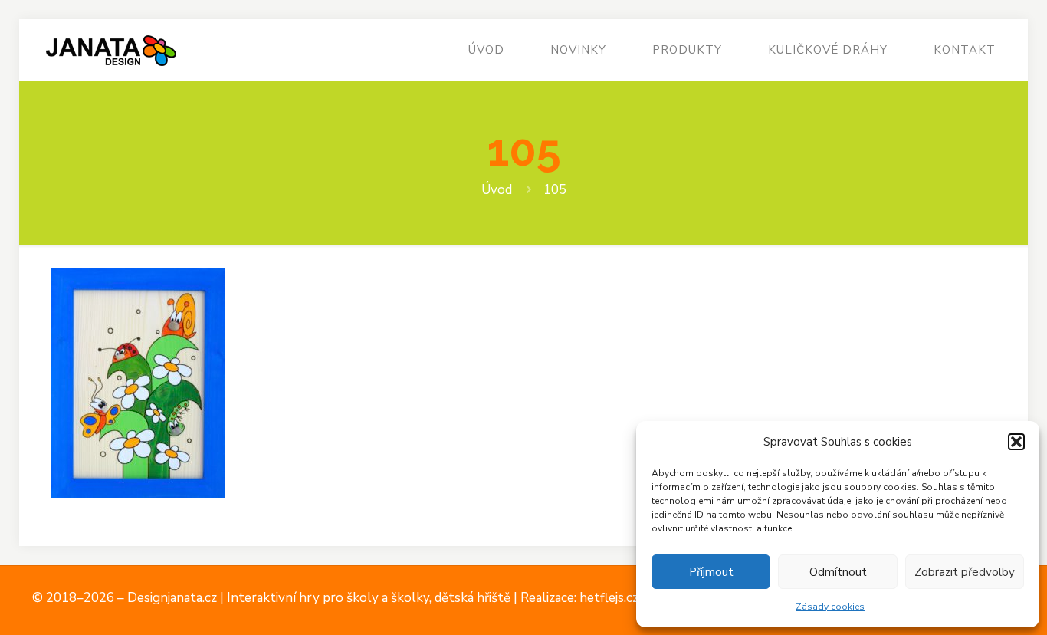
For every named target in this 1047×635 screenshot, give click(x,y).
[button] (1016, 441)
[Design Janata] (111, 50)
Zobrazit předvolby (964, 572)
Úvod (496, 190)
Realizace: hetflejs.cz (579, 598)
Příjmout (711, 572)
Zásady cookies (830, 606)
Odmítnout (838, 572)
